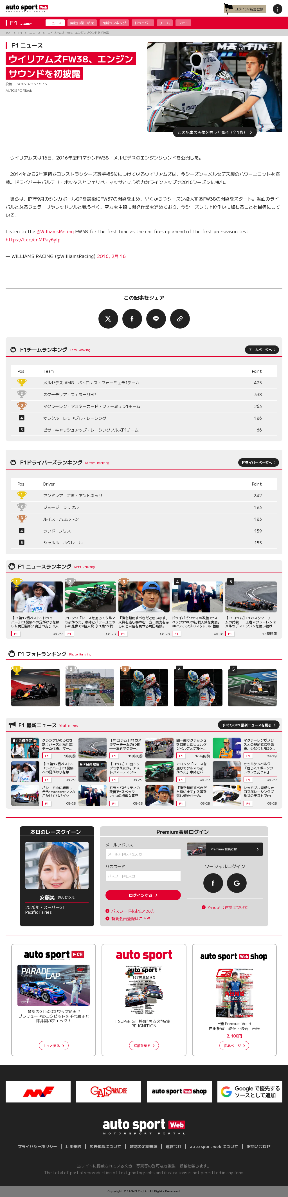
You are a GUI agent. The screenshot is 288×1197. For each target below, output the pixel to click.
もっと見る (51, 1045)
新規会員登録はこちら (131, 918)
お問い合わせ (258, 1146)
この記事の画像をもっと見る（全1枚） (212, 132)
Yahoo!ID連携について (228, 907)
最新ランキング (114, 22)
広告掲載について (105, 1146)
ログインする (140, 895)
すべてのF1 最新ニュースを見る (246, 724)
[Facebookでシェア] (132, 319)
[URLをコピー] (180, 319)
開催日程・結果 (82, 22)
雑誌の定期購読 (143, 1146)
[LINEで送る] (156, 319)
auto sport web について (214, 1146)
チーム (165, 22)
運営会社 (173, 1146)
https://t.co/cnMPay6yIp (33, 239)
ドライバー (142, 22)
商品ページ (232, 1045)
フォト (183, 22)
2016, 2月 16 (111, 256)
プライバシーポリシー (37, 1146)
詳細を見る (142, 1045)
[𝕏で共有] (108, 319)
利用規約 (73, 1146)
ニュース (55, 22)
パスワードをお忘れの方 (133, 911)
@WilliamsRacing (55, 231)
